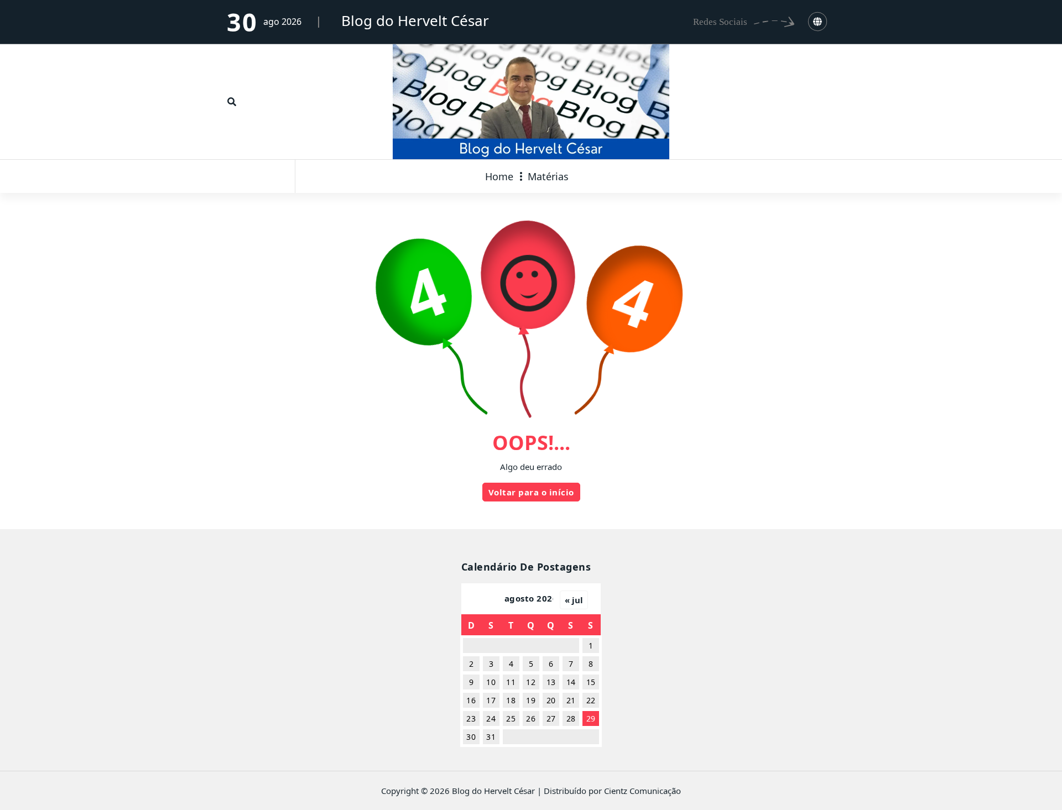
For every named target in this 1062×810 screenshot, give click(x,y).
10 (491, 682)
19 (530, 700)
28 (571, 718)
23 (471, 718)
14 (571, 682)
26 (530, 718)
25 (511, 718)
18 (511, 700)
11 (511, 682)
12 (530, 682)
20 (551, 700)
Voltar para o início (531, 492)
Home (499, 176)
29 (591, 718)
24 (491, 718)
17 (491, 700)
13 (551, 682)
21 (571, 700)
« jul (574, 599)
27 (551, 718)
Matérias (548, 176)
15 (591, 682)
